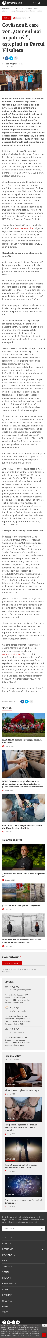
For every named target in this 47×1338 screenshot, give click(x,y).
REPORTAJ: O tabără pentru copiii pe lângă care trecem (22, 741)
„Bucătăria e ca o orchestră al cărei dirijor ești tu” (23, 875)
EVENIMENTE (8, 1254)
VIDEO (5, 1312)
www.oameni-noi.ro (24, 228)
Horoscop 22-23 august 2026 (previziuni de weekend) (23, 1201)
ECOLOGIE (7, 1295)
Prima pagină (7, 8)
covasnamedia (14, 2)
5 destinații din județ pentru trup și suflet (21, 905)
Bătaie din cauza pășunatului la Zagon (22, 1090)
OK (45, 1325)
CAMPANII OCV (9, 1283)
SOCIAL (18, 8)
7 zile (10, 1059)
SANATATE (7, 1266)
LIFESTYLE (7, 1300)
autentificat (17, 969)
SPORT (5, 1260)
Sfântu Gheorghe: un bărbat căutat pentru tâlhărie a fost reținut (21, 1166)
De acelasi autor (12, 840)
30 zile (16, 1059)
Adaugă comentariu (12, 963)
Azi (6, 1059)
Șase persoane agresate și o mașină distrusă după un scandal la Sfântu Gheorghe (21, 1127)
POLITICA (6, 1243)
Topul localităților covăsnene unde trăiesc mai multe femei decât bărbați (21, 941)
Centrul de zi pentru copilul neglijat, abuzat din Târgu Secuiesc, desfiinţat (22, 826)
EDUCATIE (7, 1277)
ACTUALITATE (10, 1084)
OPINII (5, 1306)
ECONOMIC (7, 1249)
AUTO (5, 1289)
